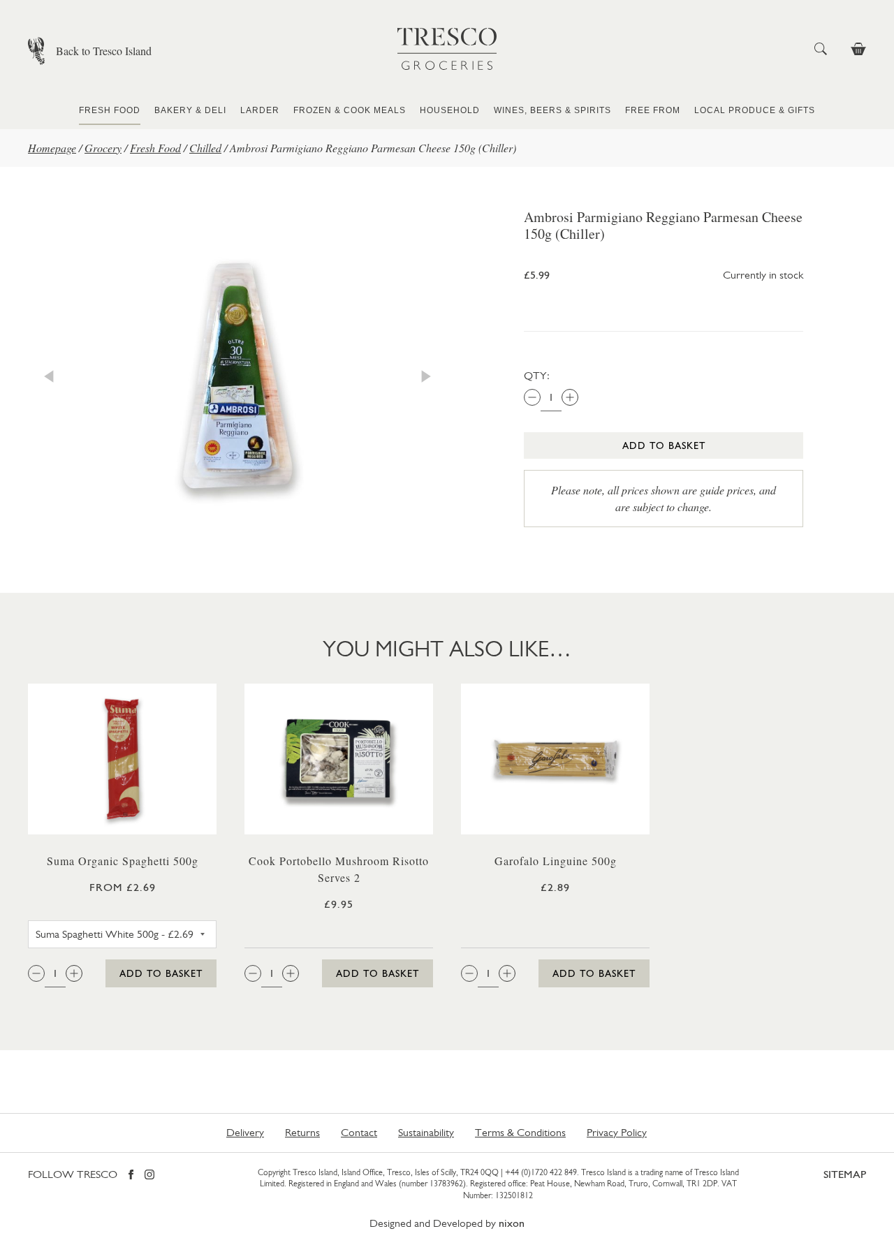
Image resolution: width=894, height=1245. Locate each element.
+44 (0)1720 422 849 (541, 1172)
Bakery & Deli (190, 110)
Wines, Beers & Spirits (552, 110)
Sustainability (426, 1132)
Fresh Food (109, 110)
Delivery (245, 1132)
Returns (302, 1132)
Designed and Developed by (447, 1223)
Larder (259, 110)
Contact (359, 1132)
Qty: (537, 375)
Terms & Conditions (520, 1132)
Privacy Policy (617, 1132)
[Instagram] (149, 1175)
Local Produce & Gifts (754, 110)
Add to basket (663, 445)
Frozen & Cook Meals (349, 110)
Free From (652, 110)
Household (450, 110)
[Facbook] (131, 1175)
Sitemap (844, 1174)
